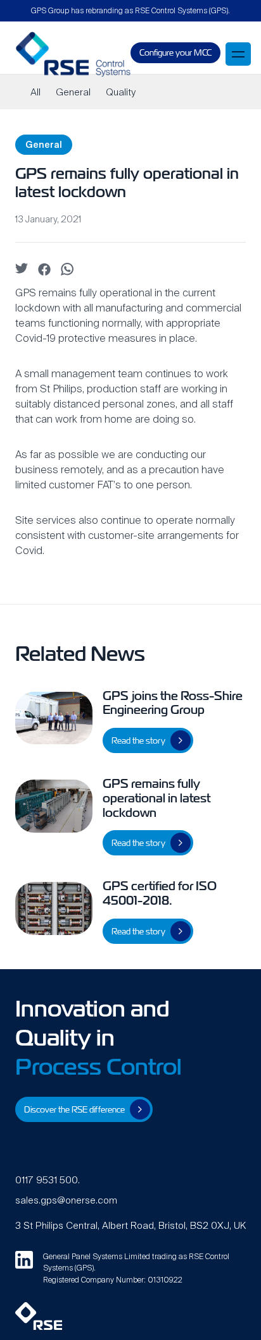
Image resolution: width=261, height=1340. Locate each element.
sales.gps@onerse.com (66, 1200)
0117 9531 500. (47, 1180)
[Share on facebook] (44, 272)
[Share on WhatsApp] (67, 272)
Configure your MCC (175, 52)
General (73, 92)
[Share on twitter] (21, 270)
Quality (121, 92)
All (35, 92)
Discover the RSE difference (74, 1109)
